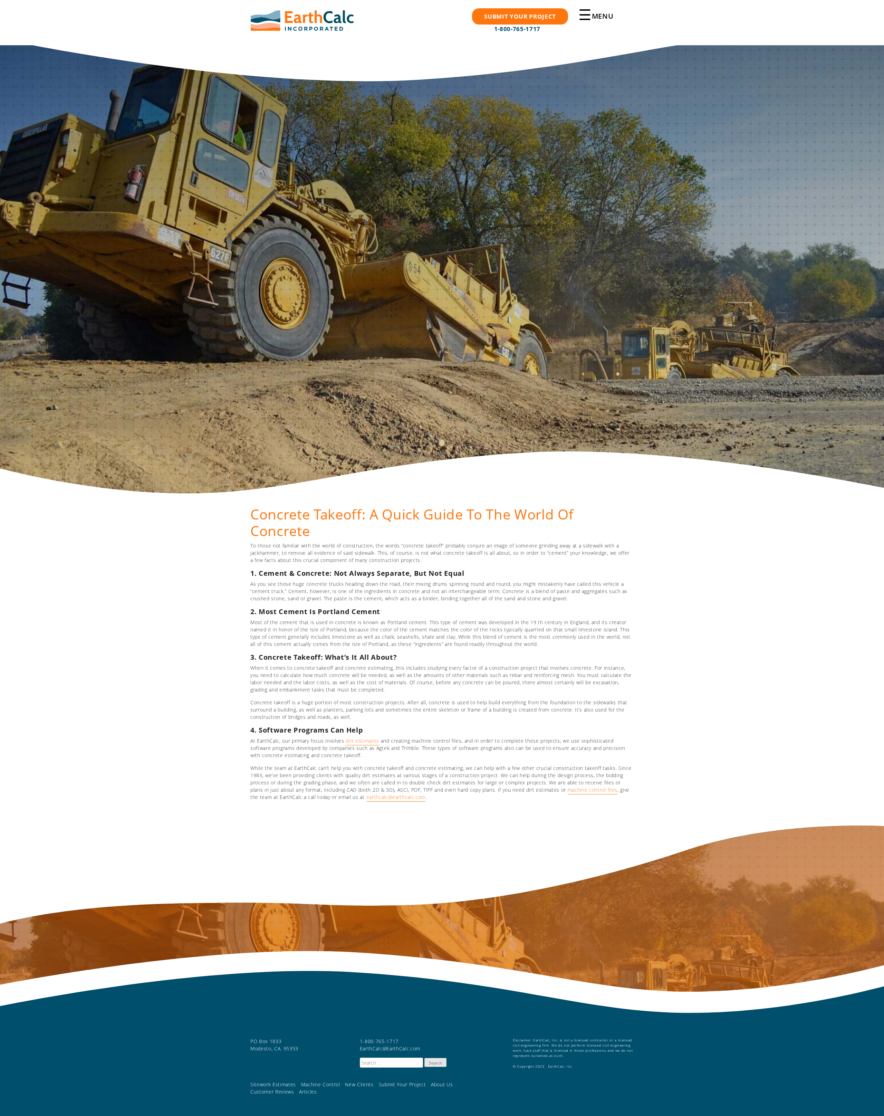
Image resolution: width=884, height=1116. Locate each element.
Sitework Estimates (273, 1084)
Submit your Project (520, 16)
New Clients (359, 1084)
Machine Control (320, 1084)
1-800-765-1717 (517, 29)
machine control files (592, 789)
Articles (308, 1091)
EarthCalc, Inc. (302, 23)
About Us (442, 1084)
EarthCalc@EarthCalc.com (390, 1048)
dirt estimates (362, 740)
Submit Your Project (402, 1084)
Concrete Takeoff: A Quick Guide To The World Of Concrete (412, 522)
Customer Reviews (272, 1091)
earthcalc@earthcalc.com (395, 797)
